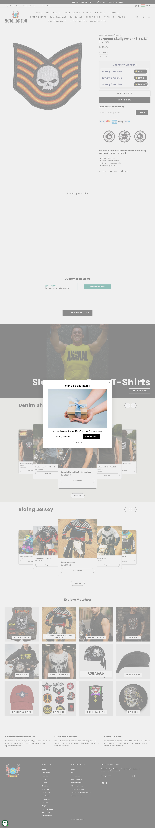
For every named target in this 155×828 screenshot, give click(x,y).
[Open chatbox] (5, 823)
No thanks (77, 442)
